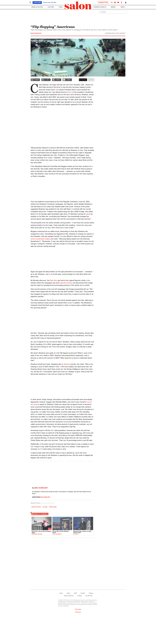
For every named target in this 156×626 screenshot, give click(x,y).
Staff (75, 593)
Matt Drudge (52, 507)
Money (113, 7)
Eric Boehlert (37, 33)
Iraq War (45, 507)
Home (61, 593)
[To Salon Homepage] (78, 5)
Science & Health (100, 7)
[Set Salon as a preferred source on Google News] (83, 79)
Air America (65, 364)
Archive (79, 595)
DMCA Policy (78, 612)
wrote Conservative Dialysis (40, 239)
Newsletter (103, 2)
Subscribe (37, 2)
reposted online (65, 283)
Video (123, 7)
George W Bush (36, 507)
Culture (51, 7)
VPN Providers (78, 609)
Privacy (91, 593)
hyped (88, 214)
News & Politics (37, 7)
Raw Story (53, 280)
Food (60, 7)
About (68, 593)
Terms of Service (68, 595)
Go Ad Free (89, 595)
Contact (83, 593)
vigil (56, 90)
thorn (70, 92)
